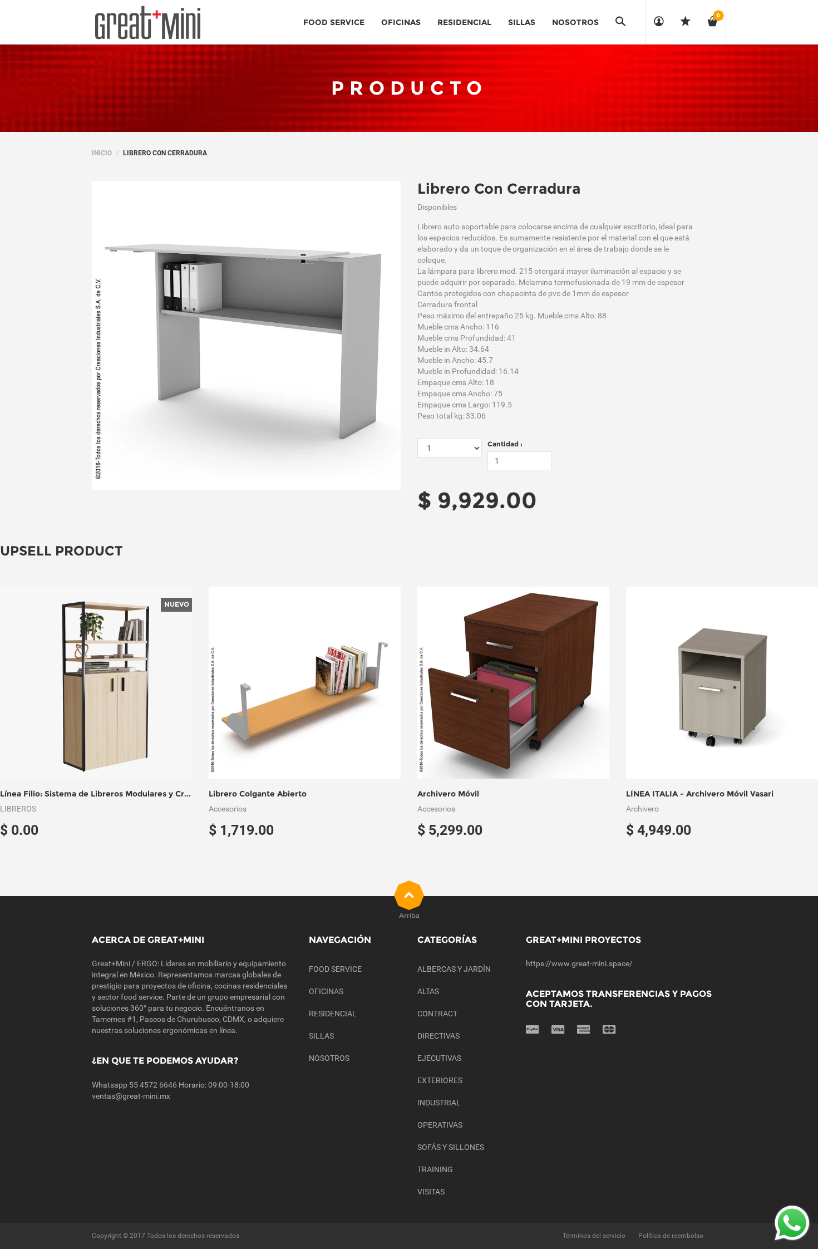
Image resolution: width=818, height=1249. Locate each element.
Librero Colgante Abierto (258, 794)
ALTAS (428, 991)
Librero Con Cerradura (498, 189)
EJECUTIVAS (439, 1058)
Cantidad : (505, 444)
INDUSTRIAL (439, 1102)
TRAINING (435, 1169)
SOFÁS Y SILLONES (450, 1147)
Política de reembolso (670, 1236)
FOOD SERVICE (335, 969)
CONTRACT (437, 1013)
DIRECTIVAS (438, 1035)
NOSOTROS (329, 1058)
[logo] (147, 22)
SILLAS (321, 1035)
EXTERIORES (439, 1080)
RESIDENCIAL (333, 1013)
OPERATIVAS (439, 1124)
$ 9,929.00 (477, 500)
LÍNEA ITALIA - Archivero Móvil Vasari (699, 794)
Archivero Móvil (448, 794)
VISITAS (431, 1191)
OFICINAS (326, 991)
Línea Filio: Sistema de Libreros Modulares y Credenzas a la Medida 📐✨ (142, 794)
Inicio (102, 153)
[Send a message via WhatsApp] (792, 1223)
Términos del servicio (594, 1236)
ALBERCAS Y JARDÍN (454, 969)
